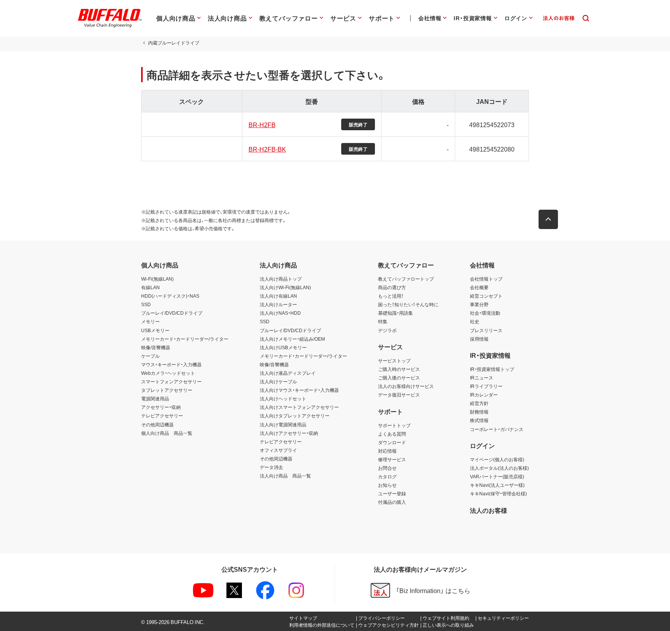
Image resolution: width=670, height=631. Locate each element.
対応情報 (387, 450)
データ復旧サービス (399, 394)
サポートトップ (394, 425)
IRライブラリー (486, 386)
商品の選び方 (392, 287)
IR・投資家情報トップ (492, 368)
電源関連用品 (155, 398)
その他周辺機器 (157, 424)
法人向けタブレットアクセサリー (295, 415)
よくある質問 (392, 433)
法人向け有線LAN (278, 295)
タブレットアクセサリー (166, 389)
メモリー (150, 321)
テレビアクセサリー (162, 415)
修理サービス (392, 459)
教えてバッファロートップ (406, 278)
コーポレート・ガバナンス (496, 429)
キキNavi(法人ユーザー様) (497, 484)
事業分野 (479, 304)
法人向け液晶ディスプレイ (288, 372)
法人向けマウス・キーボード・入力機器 (299, 389)
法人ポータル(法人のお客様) (499, 467)
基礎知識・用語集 (395, 312)
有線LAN (150, 287)
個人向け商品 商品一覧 (166, 432)
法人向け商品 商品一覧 (285, 475)
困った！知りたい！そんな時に (408, 304)
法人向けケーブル (278, 381)
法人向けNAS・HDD (280, 312)
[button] (548, 219)
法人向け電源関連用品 (283, 424)
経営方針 (479, 403)
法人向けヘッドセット (283, 398)
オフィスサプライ (278, 450)
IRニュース (481, 377)
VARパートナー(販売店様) (497, 476)
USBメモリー (155, 330)
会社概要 (479, 287)
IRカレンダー (484, 394)
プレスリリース (486, 330)
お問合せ (387, 467)
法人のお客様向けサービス (406, 386)
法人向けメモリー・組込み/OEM (292, 338)
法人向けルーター (278, 304)
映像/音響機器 (155, 347)
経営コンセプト (486, 295)
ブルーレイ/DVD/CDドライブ (171, 312)
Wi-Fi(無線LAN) (157, 278)
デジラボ (387, 330)
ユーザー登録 (392, 493)
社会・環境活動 (485, 312)
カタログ (387, 476)
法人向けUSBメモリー (283, 347)
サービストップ (394, 360)
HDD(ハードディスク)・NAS (170, 295)
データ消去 (271, 467)
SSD (146, 304)
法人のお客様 (488, 510)
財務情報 (479, 411)
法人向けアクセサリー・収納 (289, 432)
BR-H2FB (262, 124)
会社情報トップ (486, 278)
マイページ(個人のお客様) (497, 459)
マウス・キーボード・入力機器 (171, 364)
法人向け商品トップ (281, 278)
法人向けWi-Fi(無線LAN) (285, 287)
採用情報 (479, 338)
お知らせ (387, 484)
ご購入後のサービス (399, 377)
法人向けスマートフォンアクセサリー (299, 406)
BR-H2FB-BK (267, 148)
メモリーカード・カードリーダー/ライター (184, 338)
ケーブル (150, 355)
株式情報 (479, 420)
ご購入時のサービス (399, 368)
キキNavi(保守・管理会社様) (498, 493)
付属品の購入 (392, 501)
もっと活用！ (391, 295)
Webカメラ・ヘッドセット (168, 372)
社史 (474, 321)
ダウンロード (392, 442)
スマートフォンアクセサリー (171, 381)
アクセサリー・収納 (161, 406)
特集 (382, 321)
